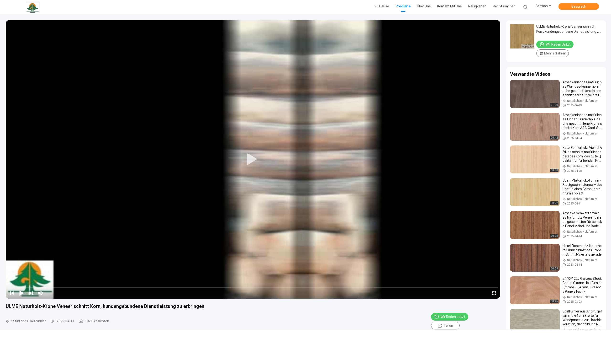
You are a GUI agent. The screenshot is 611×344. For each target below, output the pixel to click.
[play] (253, 159)
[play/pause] (21, 292)
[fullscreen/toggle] (494, 292)
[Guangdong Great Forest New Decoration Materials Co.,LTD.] (33, 7)
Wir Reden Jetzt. (453, 317)
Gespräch (578, 6)
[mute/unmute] (40, 292)
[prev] (12, 292)
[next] (31, 292)
